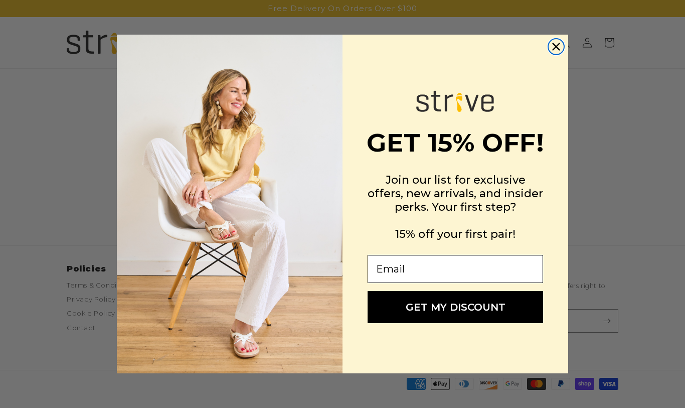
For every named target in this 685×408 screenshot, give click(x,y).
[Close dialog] (556, 47)
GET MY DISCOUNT (455, 307)
